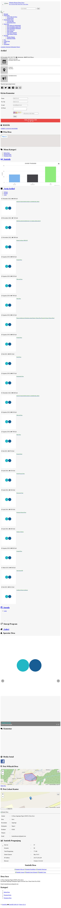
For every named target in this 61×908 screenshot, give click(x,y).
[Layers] (58, 771)
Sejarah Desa (10, 18)
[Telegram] (13, 88)
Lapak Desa (7, 41)
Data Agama (10, 31)
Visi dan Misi (10, 21)
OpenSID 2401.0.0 (13, 904)
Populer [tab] (6, 193)
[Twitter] (5, 88)
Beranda (6, 14)
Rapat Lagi (7, 618)
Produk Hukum (11, 37)
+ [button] (2, 771)
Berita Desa (7, 153)
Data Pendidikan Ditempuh (14, 28)
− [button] (2, 774)
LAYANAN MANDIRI (11, 128)
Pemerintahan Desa (9, 19)
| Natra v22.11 (22, 904)
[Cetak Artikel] (16, 88)
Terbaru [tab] (6, 192)
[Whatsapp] (20, 88)
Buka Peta (3, 785)
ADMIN (3, 128)
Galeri (6, 629)
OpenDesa (4, 904)
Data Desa (6, 24)
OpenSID (58, 784)
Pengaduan (6, 44)
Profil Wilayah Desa (12, 17)
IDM (5, 42)
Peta (5, 40)
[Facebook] (2, 88)
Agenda (6, 607)
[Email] (9, 88)
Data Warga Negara (12, 34)
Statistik (6, 159)
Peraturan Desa (7, 156)
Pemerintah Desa (11, 22)
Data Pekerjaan (11, 29)
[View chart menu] (59, 164)
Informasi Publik (11, 38)
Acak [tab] (5, 195)
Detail (9, 808)
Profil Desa (6, 15)
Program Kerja (7, 154)
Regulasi (6, 35)
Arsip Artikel (9, 189)
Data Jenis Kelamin (12, 32)
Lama (5, 611)
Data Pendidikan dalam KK (14, 27)
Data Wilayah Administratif (14, 25)
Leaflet (46, 784)
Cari (38, 8)
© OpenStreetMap (52, 784)
